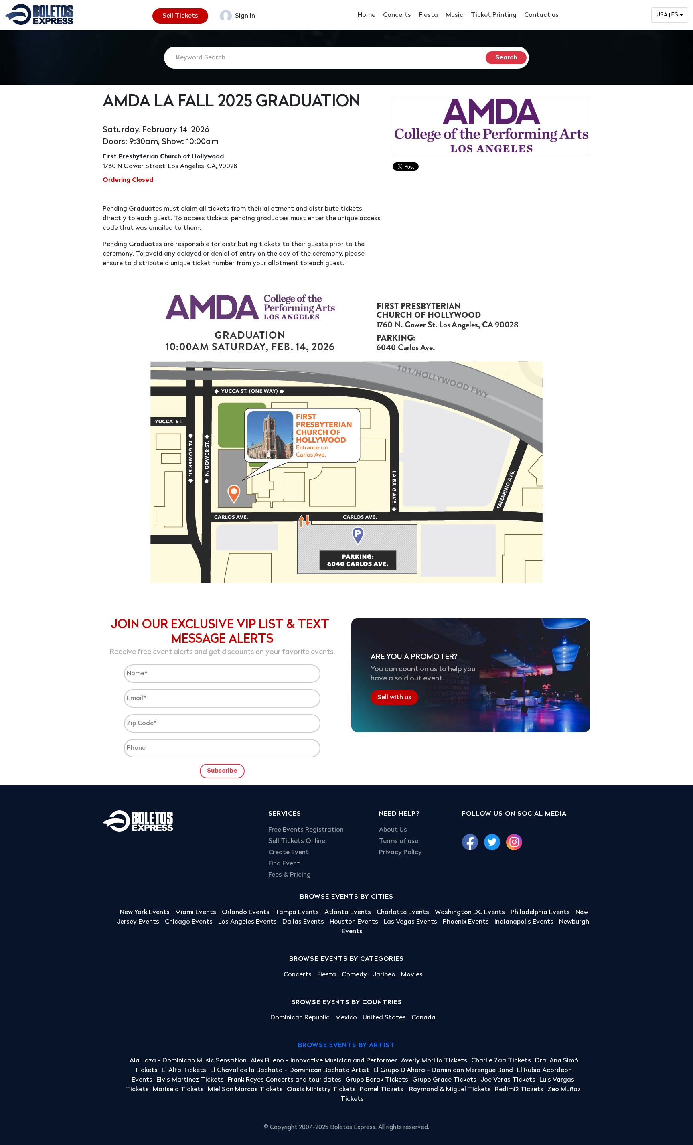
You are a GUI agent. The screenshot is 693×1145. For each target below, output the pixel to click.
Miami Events (195, 912)
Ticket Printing (494, 15)
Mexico (346, 1018)
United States (384, 1018)
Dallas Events (303, 922)
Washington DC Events (470, 912)
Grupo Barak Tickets (376, 1080)
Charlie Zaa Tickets (501, 1061)
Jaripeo (384, 975)
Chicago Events (189, 922)
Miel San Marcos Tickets (245, 1089)
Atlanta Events (347, 912)
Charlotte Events (403, 912)
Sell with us (394, 697)
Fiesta (428, 15)
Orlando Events (246, 912)
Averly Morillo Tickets (434, 1061)
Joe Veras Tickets (507, 1080)
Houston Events (354, 922)
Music (454, 15)
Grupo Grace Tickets (444, 1080)
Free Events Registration (306, 830)
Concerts (397, 15)
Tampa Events (297, 912)
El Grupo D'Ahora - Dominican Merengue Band (443, 1070)
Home (366, 15)
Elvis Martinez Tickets (190, 1080)
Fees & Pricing (289, 875)
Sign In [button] (244, 16)
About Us (393, 830)
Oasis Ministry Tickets (321, 1089)
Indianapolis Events (523, 922)
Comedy (354, 975)
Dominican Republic (300, 1018)
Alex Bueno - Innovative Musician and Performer (324, 1061)
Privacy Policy (400, 852)
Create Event (288, 852)
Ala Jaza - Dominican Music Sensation (188, 1061)
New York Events (145, 912)
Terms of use (398, 841)
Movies (412, 975)
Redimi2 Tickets (519, 1089)
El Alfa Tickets (184, 1070)
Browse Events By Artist (346, 1045)
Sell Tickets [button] (180, 16)
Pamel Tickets (382, 1089)
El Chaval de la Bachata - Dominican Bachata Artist (289, 1070)
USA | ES (667, 15)
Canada (423, 1018)
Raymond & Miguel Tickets (450, 1089)
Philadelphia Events (540, 912)
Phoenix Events (466, 922)
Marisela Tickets (178, 1089)
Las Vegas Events (410, 922)
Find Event (284, 864)
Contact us (541, 15)
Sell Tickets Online (296, 841)
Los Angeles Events (247, 922)
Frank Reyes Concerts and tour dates (284, 1080)
